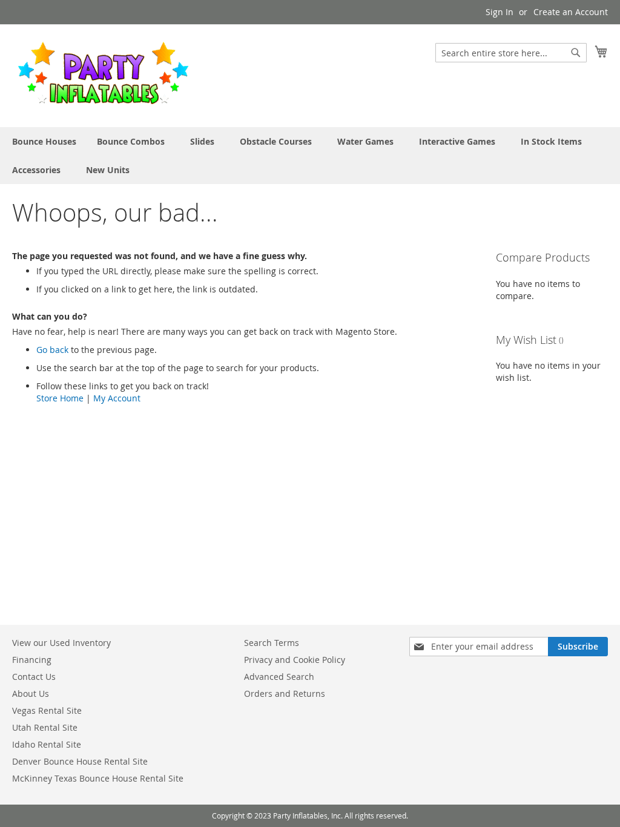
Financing (31, 659)
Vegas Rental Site (47, 710)
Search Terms (271, 642)
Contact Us (34, 676)
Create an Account (570, 12)
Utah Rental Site (45, 727)
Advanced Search (279, 676)
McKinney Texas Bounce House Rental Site (97, 778)
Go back (52, 349)
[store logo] (103, 75)
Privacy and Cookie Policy (294, 659)
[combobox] (511, 52)
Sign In (499, 12)
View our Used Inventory (61, 642)
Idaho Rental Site (46, 744)
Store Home (60, 398)
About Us (30, 693)
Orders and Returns (284, 693)
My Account (116, 398)
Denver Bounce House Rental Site (80, 761)
